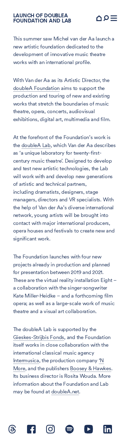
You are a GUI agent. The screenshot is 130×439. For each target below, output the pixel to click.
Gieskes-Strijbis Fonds (38, 337)
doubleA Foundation (36, 88)
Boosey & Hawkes (90, 368)
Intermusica (26, 360)
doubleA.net (65, 391)
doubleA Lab (36, 145)
